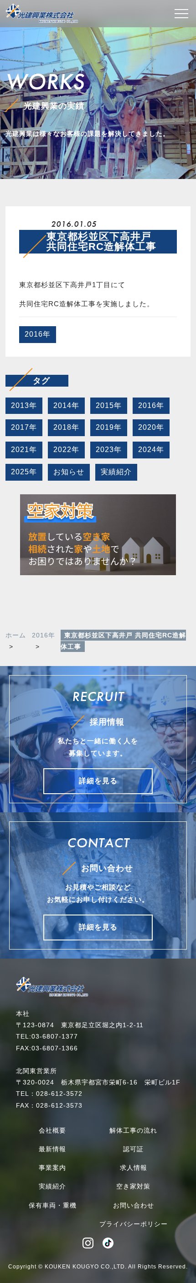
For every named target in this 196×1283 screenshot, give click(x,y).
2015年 (109, 405)
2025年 (24, 472)
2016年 (38, 334)
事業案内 (52, 1167)
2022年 (66, 449)
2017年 (24, 427)
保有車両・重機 (53, 1205)
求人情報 (133, 1167)
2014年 (66, 405)
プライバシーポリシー (133, 1224)
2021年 (24, 449)
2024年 (151, 449)
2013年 (24, 405)
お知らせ (68, 472)
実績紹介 (116, 472)
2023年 (109, 449)
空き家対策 (133, 1186)
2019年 (109, 427)
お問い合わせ (133, 1205)
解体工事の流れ (133, 1130)
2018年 (66, 427)
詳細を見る (98, 781)
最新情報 (52, 1149)
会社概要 (52, 1130)
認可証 (133, 1149)
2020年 (151, 427)
